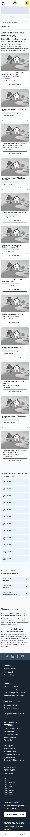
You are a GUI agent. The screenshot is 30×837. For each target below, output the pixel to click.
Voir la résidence (14, 84)
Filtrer (22, 834)
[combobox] (17, 22)
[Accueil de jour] (10, 17)
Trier (6, 834)
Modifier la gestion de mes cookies (13, 828)
